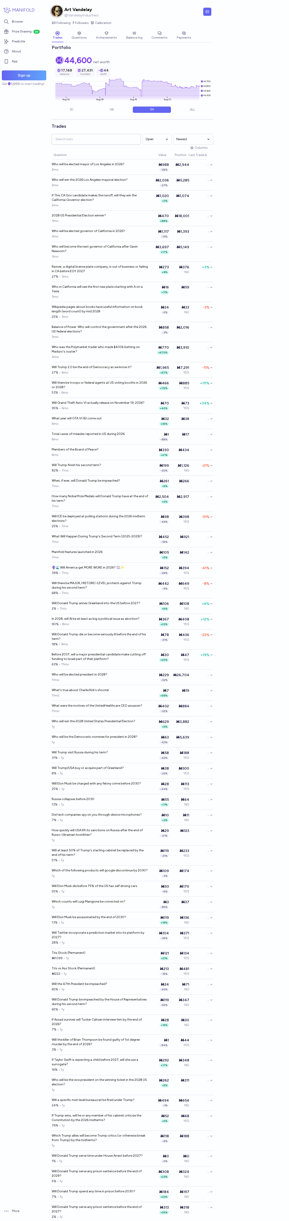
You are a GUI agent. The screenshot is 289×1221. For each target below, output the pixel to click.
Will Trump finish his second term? (76, 465)
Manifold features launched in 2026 (77, 552)
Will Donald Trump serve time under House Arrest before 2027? (97, 1156)
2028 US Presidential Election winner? (79, 215)
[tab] (57, 35)
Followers (80, 23)
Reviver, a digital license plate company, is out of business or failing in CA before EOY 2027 (100, 269)
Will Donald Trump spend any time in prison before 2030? (93, 1191)
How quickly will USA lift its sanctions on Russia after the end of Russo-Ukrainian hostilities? (97, 832)
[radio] (72, 110)
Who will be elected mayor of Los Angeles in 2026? (88, 164)
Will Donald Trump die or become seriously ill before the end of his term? (99, 636)
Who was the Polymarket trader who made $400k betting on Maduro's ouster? (96, 349)
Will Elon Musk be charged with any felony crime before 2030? (96, 783)
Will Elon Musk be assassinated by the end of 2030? (89, 917)
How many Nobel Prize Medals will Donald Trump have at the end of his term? (100, 498)
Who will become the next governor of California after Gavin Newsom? (95, 249)
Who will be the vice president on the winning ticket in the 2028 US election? (99, 1082)
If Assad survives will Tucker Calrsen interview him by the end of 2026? (97, 1022)
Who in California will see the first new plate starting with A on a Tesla (97, 289)
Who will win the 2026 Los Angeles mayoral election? (90, 180)
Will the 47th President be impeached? (79, 984)
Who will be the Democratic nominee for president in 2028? (95, 737)
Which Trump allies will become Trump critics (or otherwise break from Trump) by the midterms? (98, 1138)
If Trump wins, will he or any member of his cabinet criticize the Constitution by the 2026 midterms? (96, 1118)
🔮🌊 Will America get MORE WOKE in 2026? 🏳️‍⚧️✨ (88, 567)
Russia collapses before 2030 (73, 799)
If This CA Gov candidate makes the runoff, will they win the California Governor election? (94, 197)
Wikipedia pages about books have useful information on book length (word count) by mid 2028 (97, 309)
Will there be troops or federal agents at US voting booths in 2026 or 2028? (99, 385)
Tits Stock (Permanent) (68, 953)
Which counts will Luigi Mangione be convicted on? (88, 901)
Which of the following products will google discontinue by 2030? (100, 870)
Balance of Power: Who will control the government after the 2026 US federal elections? (99, 329)
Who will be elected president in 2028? (79, 674)
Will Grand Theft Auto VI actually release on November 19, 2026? (98, 403)
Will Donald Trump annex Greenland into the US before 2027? (96, 603)
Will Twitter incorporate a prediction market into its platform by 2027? (98, 935)
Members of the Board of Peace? (75, 449)
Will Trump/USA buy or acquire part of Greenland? (88, 768)
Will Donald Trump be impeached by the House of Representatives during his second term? (99, 1002)
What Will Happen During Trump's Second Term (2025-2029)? (97, 536)
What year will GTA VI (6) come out (77, 418)
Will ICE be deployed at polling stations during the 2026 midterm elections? (98, 518)
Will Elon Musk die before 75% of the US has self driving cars (94, 886)
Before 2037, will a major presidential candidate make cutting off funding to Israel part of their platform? (99, 656)
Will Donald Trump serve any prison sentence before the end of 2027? (97, 1209)
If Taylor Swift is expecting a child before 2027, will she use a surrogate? (95, 1062)
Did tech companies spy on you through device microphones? (97, 815)
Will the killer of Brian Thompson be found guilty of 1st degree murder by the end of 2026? (96, 1042)
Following (61, 23)
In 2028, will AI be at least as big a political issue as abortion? (96, 619)
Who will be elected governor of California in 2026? (88, 231)
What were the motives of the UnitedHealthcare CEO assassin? (97, 706)
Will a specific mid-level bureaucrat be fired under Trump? (93, 1100)
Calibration (103, 23)
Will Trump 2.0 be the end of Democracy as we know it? (92, 367)
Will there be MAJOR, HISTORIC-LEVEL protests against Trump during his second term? (97, 585)
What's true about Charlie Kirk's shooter (80, 690)
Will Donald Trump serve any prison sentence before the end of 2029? (97, 1173)
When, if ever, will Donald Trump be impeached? (86, 481)
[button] (156, 155)
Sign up (24, 75)
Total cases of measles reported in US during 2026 (88, 434)
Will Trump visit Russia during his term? (80, 752)
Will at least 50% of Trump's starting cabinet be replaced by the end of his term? (98, 852)
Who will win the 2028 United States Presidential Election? (93, 721)
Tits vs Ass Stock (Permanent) (73, 968)
